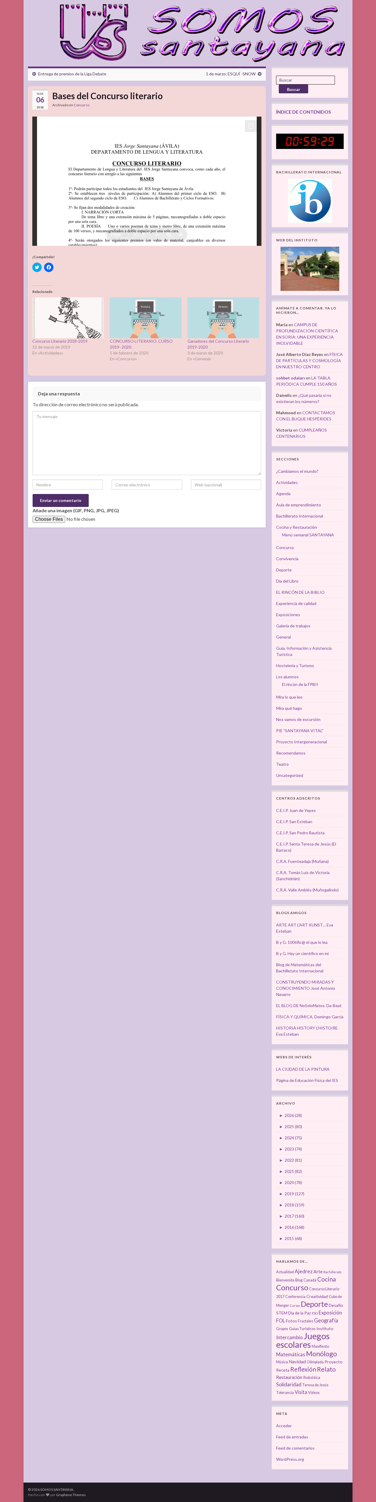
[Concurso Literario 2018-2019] (68, 317)
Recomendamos (291, 752)
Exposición (330, 1313)
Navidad (297, 1361)
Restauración (289, 1377)
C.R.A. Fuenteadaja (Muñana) (302, 861)
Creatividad (317, 1296)
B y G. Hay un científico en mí (302, 953)
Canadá (309, 1280)
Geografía (326, 1320)
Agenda (283, 493)
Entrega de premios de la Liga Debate (72, 73)
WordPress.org (290, 1459)
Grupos (282, 1329)
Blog (299, 1280)
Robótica (311, 1377)
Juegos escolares (303, 1340)
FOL (280, 1321)
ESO (315, 1313)
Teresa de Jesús (315, 1385)
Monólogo (321, 1354)
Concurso (81, 105)
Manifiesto (320, 1346)
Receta (282, 1369)
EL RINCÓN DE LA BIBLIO (300, 592)
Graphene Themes (71, 1495)
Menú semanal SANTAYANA (308, 534)
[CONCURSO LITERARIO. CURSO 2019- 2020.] (146, 317)
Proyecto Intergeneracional (301, 741)
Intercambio (289, 1337)
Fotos (291, 1320)
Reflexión (303, 1369)
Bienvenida (285, 1280)
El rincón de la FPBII (300, 684)
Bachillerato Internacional (299, 515)
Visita (301, 1392)
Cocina (326, 1279)
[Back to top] (362, 1488)
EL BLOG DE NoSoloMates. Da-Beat (309, 1005)
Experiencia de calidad (296, 603)
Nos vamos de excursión (298, 719)
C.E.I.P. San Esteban (294, 821)
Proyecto (334, 1361)
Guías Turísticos (302, 1329)
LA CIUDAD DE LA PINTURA (303, 1069)
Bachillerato (332, 1272)
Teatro (282, 764)
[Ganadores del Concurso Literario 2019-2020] (223, 317)
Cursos (295, 1305)
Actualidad (285, 1272)
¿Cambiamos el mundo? (297, 471)
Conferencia (295, 1296)
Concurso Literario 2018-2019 (60, 341)
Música (282, 1362)
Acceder (284, 1425)
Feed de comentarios (295, 1447)
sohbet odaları (290, 377)
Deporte (284, 569)
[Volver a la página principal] (198, 32)
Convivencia (287, 558)
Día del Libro (287, 580)
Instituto (324, 1328)
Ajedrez (304, 1271)
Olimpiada (315, 1362)
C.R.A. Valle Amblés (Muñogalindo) (307, 889)
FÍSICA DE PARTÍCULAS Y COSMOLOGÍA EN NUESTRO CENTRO (309, 360)
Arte (318, 1271)
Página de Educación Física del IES (307, 1080)
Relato (326, 1369)
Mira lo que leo (289, 696)
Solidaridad (288, 1384)
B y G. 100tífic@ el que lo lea (302, 942)
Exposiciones (288, 614)
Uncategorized (289, 775)
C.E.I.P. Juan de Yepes (296, 810)
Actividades (287, 482)
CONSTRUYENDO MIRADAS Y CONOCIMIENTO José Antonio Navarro (305, 988)
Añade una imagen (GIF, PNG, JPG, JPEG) (76, 510)
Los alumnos (287, 676)
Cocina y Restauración (296, 527)
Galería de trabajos (293, 625)
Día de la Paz (299, 1312)
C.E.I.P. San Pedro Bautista (300, 832)
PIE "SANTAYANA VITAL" (299, 730)
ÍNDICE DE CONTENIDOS (303, 112)
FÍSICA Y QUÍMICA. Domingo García (309, 1016)
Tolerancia (285, 1392)
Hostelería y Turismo (295, 665)
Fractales (305, 1321)
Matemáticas (290, 1354)
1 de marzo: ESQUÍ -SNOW (231, 73)
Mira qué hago (289, 708)
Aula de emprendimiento (298, 504)
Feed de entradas (292, 1436)
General (283, 636)
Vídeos (314, 1392)
